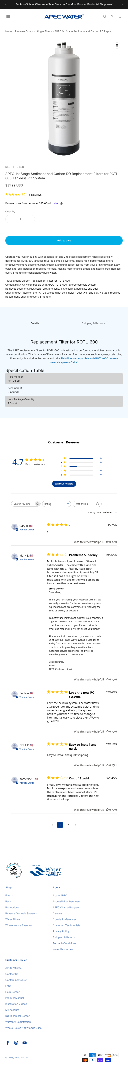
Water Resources (63, 949)
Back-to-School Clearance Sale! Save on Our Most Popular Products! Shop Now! (64, 4)
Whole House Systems (18, 925)
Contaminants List (15, 980)
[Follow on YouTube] (24, 1043)
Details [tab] (34, 323)
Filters (9, 895)
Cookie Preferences (64, 919)
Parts (8, 901)
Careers (57, 913)
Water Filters (12, 919)
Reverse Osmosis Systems (21, 913)
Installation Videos (16, 1003)
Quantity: (10, 211)
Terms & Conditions (64, 943)
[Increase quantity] (30, 219)
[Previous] (5, 4)
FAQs (8, 986)
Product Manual (14, 997)
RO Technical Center (17, 1015)
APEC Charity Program (66, 907)
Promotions (12, 907)
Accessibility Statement (66, 901)
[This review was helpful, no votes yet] (107, 542)
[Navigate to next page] (76, 825)
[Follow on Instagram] (16, 1043)
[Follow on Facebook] (7, 1043)
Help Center (12, 991)
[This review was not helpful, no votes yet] (113, 542)
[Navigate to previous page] (52, 825)
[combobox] (56, 504)
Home (8, 31)
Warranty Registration (18, 1021)
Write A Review (64, 483)
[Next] (122, 4)
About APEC (60, 895)
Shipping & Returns (64, 937)
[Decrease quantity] (10, 219)
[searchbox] (22, 503)
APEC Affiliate (13, 968)
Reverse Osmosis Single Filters (33, 31)
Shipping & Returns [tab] (93, 323)
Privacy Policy (61, 931)
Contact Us (11, 974)
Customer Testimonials (66, 925)
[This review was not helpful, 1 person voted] (113, 765)
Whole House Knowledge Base (23, 1027)
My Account (12, 1009)
